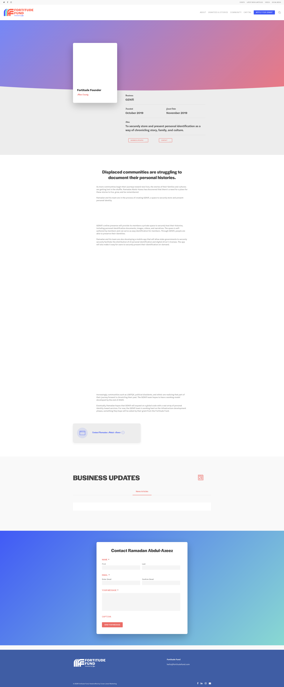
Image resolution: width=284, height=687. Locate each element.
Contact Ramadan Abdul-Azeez (106, 432)
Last (144, 564)
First (104, 564)
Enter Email (106, 579)
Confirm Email (148, 579)
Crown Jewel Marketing (108, 683)
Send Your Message (112, 625)
